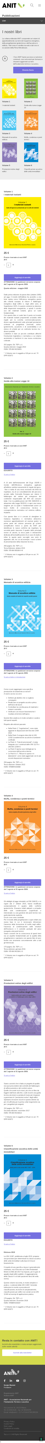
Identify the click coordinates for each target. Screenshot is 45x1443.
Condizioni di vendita (11, 1428)
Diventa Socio (28, 70)
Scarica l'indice (9, 474)
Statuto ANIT (9, 1395)
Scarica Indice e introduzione (14, 677)
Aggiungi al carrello (23, 277)
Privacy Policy (9, 1421)
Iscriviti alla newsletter (22, 1353)
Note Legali (8, 1426)
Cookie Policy (9, 1424)
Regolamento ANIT (11, 1393)
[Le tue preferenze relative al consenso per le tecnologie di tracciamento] (41, 1439)
